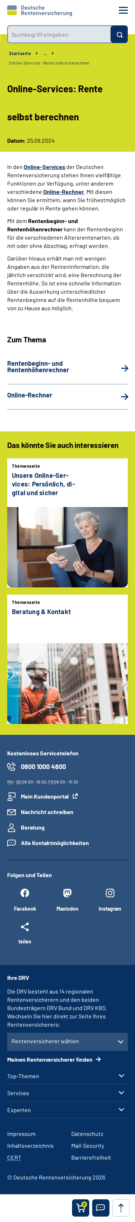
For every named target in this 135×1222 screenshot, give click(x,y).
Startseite (20, 53)
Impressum (21, 1133)
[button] (100, 1208)
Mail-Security (87, 1145)
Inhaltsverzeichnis (30, 1145)
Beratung (33, 827)
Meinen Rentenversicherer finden (50, 1059)
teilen (24, 941)
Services (18, 1093)
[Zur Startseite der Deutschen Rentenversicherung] (39, 10)
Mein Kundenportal (45, 796)
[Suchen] (119, 34)
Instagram (110, 909)
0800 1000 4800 (43, 766)
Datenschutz (87, 1133)
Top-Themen (23, 1076)
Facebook (25, 909)
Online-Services (44, 166)
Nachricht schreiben (47, 811)
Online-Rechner (63, 191)
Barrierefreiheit (91, 1157)
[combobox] (59, 34)
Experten (19, 1110)
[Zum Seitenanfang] (121, 1208)
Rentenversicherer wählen (45, 1040)
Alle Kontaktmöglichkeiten (55, 842)
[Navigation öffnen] (123, 10)
